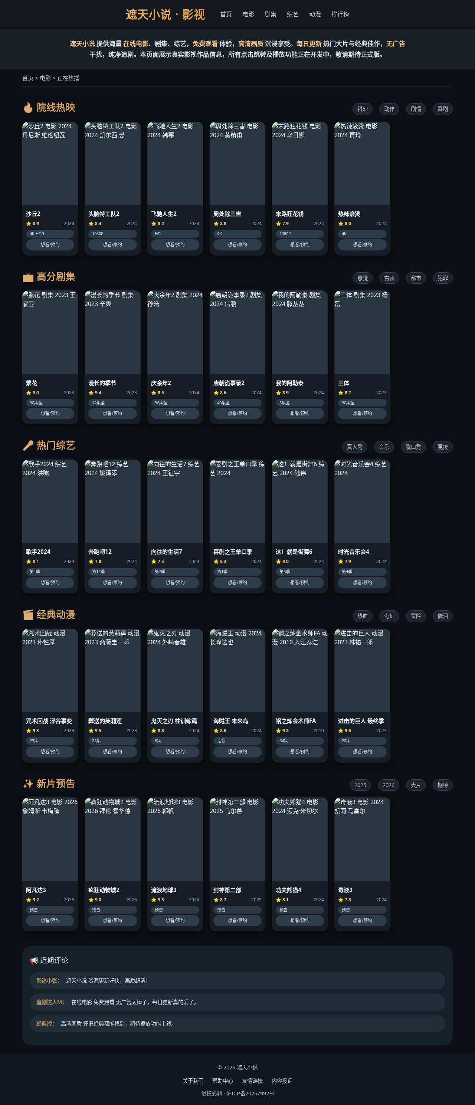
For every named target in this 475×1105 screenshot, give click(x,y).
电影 (248, 14)
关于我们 (193, 1080)
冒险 (416, 615)
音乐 (384, 446)
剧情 (416, 108)
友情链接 (252, 1080)
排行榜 (340, 14)
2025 (360, 785)
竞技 (443, 446)
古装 (389, 278)
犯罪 (443, 278)
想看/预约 (50, 244)
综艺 (293, 14)
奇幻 (389, 615)
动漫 (315, 14)
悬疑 (362, 278)
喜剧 (443, 108)
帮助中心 (222, 1080)
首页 (226, 14)
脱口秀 (413, 446)
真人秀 (355, 446)
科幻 (362, 108)
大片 (416, 785)
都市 (416, 278)
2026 (388, 785)
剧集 (270, 14)
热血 (362, 615)
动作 (389, 108)
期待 (443, 785)
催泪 (443, 615)
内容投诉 (282, 1080)
